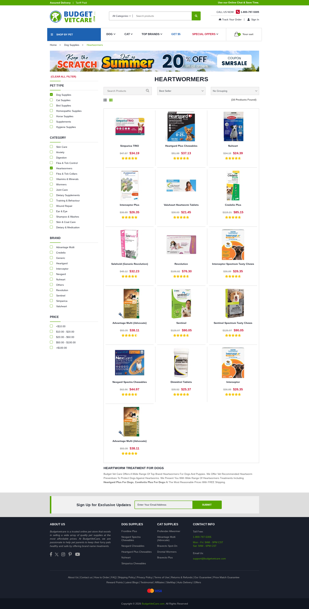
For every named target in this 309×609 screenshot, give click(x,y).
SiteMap (170, 582)
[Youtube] (77, 554)
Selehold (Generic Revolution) (129, 263)
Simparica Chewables (133, 563)
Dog (109, 34)
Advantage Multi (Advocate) (129, 322)
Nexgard (61, 274)
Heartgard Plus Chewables (181, 145)
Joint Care (62, 189)
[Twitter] (56, 554)
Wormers (61, 184)
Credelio (61, 252)
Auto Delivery (184, 582)
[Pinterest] (70, 554)
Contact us (86, 577)
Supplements (63, 121)
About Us (73, 577)
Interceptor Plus (129, 204)
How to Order (101, 577)
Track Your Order (232, 19)
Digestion (61, 157)
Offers (197, 582)
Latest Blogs (132, 582)
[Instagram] (63, 554)
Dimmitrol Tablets (181, 382)
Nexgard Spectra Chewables (129, 382)
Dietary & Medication (68, 227)
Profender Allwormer (168, 531)
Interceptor (233, 382)
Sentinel (181, 322)
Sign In (255, 19)
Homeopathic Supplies (69, 110)
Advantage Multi (65, 247)
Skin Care (61, 146)
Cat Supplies (63, 100)
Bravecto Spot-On (167, 545)
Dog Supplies (71, 44)
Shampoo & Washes (67, 216)
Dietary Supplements (68, 195)
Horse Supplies (64, 116)
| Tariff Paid (68, 2)
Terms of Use (161, 577)
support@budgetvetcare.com (209, 558)
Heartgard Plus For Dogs (119, 482)
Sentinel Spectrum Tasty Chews (233, 322)
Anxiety (60, 152)
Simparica (61, 300)
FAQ (113, 577)
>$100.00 (61, 347)
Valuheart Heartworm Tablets (181, 204)
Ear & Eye (61, 211)
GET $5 (175, 34)
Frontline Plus (129, 531)
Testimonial (146, 582)
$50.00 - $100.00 (66, 342)
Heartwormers (64, 168)
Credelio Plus (233, 204)
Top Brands (151, 34)
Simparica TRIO (129, 145)
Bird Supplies (63, 105)
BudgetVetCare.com (153, 603)
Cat (127, 34)
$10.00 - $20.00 (65, 331)
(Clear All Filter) (63, 76)
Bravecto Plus (165, 557)
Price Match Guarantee (226, 577)
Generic (60, 258)
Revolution (181, 263)
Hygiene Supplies (66, 127)
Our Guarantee (202, 577)
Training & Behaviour (68, 200)
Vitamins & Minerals (67, 179)
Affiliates (159, 582)
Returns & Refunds (181, 577)
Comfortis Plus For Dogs (150, 482)
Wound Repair (64, 205)
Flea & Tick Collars (66, 173)
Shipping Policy (126, 577)
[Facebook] (51, 554)
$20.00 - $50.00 (65, 337)
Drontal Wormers (166, 551)
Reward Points (114, 582)
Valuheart (61, 306)
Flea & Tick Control (67, 163)
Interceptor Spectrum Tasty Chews (233, 263)
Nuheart (233, 145)
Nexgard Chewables (132, 545)
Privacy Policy (144, 577)
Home (53, 44)
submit (207, 504)
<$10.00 (60, 326)
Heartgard (62, 263)
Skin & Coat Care (66, 222)
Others (60, 284)
